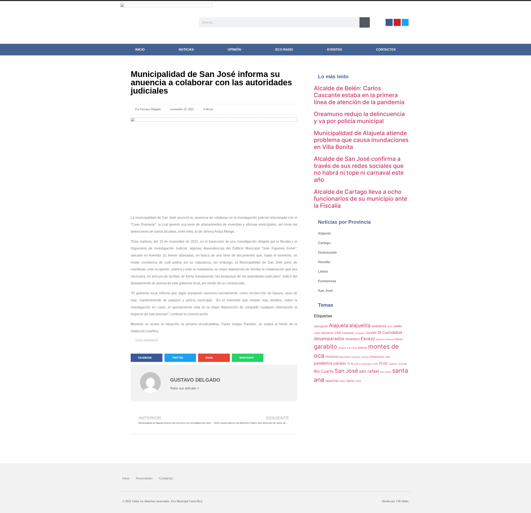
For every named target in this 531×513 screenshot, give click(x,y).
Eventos (334, 49)
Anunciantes (144, 478)
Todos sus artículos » (184, 388)
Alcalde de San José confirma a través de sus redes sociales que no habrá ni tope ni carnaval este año (359, 169)
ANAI (389, 326)
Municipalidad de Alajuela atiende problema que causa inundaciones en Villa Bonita (361, 139)
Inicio (140, 49)
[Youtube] (397, 22)
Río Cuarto (324, 371)
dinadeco (352, 339)
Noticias (186, 49)
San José (325, 290)
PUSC (383, 363)
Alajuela (324, 233)
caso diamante (146, 340)
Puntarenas (327, 281)
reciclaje (402, 364)
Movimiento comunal (349, 357)
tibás (342, 381)
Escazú (368, 338)
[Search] (364, 22)
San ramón (385, 372)
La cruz (352, 347)
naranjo (365, 357)
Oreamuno (377, 356)
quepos (393, 364)
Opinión (234, 49)
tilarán (350, 380)
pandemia (323, 363)
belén (397, 326)
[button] (146, 358)
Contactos (386, 49)
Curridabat (392, 332)
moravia (331, 357)
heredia (342, 348)
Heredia (324, 262)
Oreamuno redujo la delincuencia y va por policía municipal (359, 117)
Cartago (324, 243)
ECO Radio (284, 49)
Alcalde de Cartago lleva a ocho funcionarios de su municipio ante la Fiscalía (360, 198)
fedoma (389, 339)
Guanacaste (327, 252)
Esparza (380, 339)
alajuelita (360, 325)
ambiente (379, 326)
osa (387, 356)
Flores (399, 339)
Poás (375, 364)
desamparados (329, 338)
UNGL (359, 381)
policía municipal (363, 364)
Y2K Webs (402, 501)
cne (338, 332)
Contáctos (166, 478)
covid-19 (373, 332)
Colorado (348, 333)
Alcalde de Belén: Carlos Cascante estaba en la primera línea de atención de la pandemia (359, 95)
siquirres (332, 381)
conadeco (360, 333)
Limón (323, 271)
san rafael (369, 371)
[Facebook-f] (389, 22)
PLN (350, 363)
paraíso (340, 363)
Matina (362, 347)
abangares (321, 326)
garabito (325, 346)
